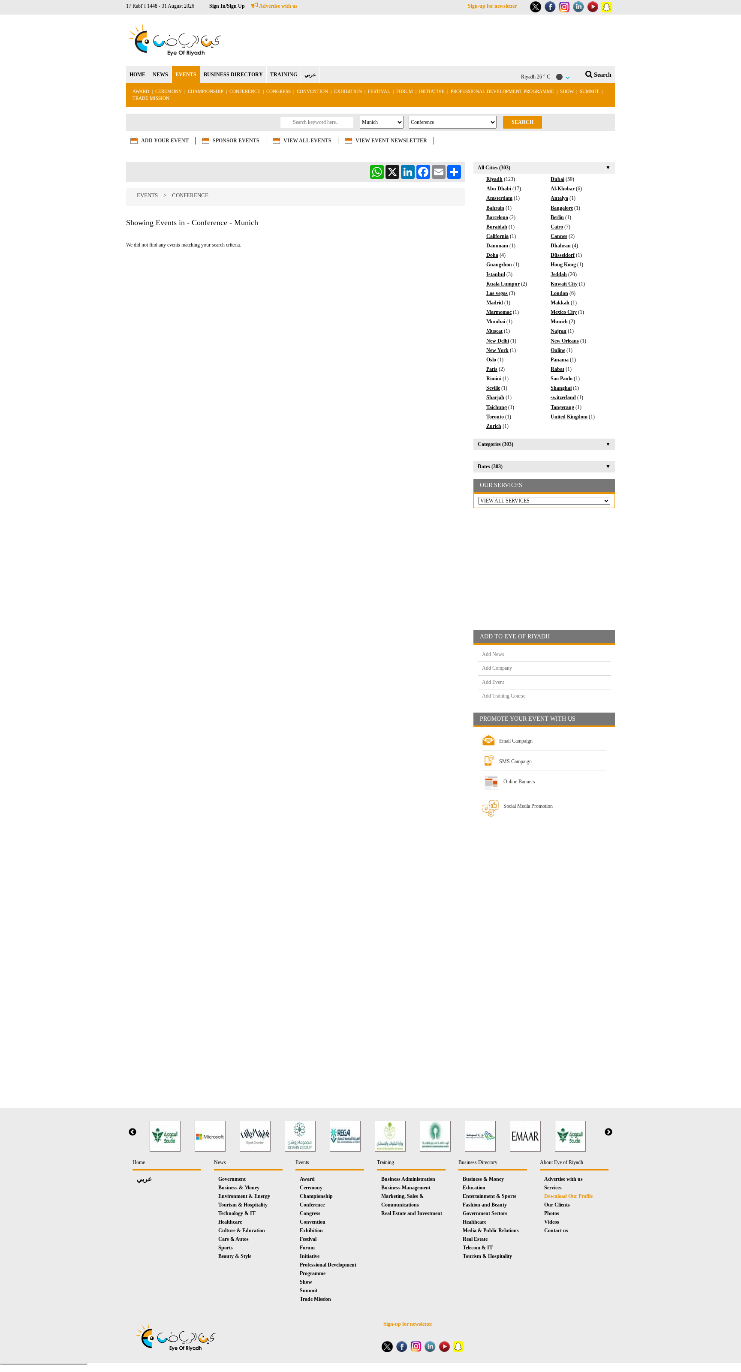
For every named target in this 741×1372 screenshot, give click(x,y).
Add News (493, 654)
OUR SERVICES (501, 485)
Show (567, 91)
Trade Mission (151, 98)
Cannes (559, 236)
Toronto (495, 417)
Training (385, 1162)
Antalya (559, 198)
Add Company (497, 668)
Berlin (557, 217)
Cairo (557, 227)
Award (141, 91)
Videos (551, 1222)
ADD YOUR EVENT (165, 141)
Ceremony (168, 91)
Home (139, 1162)
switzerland (563, 397)
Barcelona (497, 217)
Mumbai (495, 322)
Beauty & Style (234, 1256)
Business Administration (408, 1179)
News (220, 1162)
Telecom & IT (478, 1248)
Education (474, 1188)
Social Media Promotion (528, 806)
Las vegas (497, 293)
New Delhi (497, 341)
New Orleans (565, 341)
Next (608, 1132)
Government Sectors (485, 1213)
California (497, 236)
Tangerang (562, 407)
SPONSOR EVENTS (236, 141)
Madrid (494, 303)
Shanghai (561, 388)
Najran (558, 331)
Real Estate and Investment (411, 1213)
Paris (491, 369)
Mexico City (564, 312)
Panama (560, 360)
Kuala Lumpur (503, 284)
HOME (137, 75)
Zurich (493, 426)
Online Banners (519, 782)
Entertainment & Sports (489, 1196)
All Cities (488, 168)
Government (232, 1179)
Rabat (557, 369)
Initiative (432, 91)
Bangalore (562, 208)
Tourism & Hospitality (243, 1205)
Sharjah (495, 397)
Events (147, 195)
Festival (379, 91)
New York (497, 350)
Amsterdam (499, 198)
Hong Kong (563, 265)
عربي (310, 75)
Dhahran (561, 246)
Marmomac (499, 312)
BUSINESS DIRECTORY (233, 75)
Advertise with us (278, 6)
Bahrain (495, 208)
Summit (589, 91)
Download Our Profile (568, 1196)
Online (558, 350)
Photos (551, 1213)
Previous (132, 1132)
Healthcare (230, 1222)
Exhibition (348, 91)
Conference (244, 91)
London (559, 293)
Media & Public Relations (491, 1231)
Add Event (493, 682)
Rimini (493, 379)
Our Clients (557, 1205)
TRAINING (283, 75)
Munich (559, 322)
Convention (312, 91)
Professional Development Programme (502, 91)
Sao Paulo (561, 379)
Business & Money (238, 1188)
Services (553, 1188)
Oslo (491, 360)
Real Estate (475, 1239)
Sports (225, 1248)
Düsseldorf (563, 255)
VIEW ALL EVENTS (307, 141)
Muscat (494, 331)
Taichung (496, 407)
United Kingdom (569, 417)
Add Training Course (503, 696)
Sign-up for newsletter (492, 6)
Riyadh (494, 179)
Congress (279, 91)
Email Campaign (516, 741)
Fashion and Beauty (485, 1205)
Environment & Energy (244, 1196)
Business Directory (477, 1162)
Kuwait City (564, 284)
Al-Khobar (563, 189)
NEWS (160, 75)
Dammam (497, 246)
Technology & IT (237, 1213)
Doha (492, 255)
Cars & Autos (233, 1239)
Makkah (560, 303)
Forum (404, 91)
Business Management (406, 1188)
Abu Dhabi (498, 189)
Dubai (557, 179)
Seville (493, 388)
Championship (205, 91)
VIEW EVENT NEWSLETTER (391, 141)
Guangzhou (499, 265)
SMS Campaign (515, 761)
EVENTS (185, 75)
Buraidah (496, 227)
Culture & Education (241, 1231)
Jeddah (559, 274)
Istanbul (495, 274)
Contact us (556, 1231)
